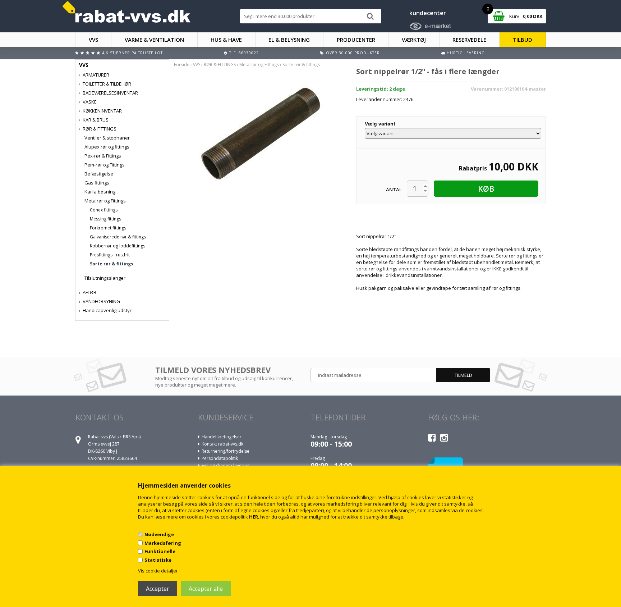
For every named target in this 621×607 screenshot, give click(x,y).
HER (253, 517)
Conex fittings (104, 210)
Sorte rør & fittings (111, 264)
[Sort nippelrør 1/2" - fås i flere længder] (259, 133)
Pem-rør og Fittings (104, 164)
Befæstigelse (98, 173)
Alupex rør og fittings (106, 146)
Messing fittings (105, 219)
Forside (181, 64)
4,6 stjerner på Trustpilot (132, 52)
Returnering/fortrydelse (225, 451)
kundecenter (427, 13)
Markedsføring (162, 543)
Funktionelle (159, 551)
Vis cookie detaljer (158, 570)
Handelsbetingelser (222, 437)
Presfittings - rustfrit (110, 255)
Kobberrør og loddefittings (117, 246)
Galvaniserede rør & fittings (118, 237)
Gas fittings (96, 182)
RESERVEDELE (469, 39)
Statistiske (157, 560)
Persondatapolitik (220, 458)
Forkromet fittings (108, 228)
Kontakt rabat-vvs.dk (222, 444)
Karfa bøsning (99, 191)
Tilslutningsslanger (104, 278)
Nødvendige (159, 534)
